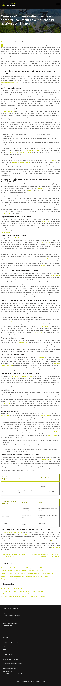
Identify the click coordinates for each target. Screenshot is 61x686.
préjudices (26, 534)
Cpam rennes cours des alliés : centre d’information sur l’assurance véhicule (24, 576)
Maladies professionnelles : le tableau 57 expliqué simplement (14, 555)
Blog (3, 41)
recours (31, 190)
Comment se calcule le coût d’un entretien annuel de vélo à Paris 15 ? (22, 571)
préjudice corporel (9, 111)
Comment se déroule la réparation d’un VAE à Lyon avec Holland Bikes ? (23, 568)
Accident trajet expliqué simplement (12, 588)
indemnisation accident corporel (21, 152)
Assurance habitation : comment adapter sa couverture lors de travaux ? (23, 597)
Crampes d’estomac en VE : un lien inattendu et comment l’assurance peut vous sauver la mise (30, 579)
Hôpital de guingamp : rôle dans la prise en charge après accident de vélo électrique (27, 573)
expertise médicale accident (10, 82)
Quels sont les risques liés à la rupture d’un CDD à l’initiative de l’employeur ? (45, 555)
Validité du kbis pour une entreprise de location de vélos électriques (22, 591)
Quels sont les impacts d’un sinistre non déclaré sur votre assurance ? (22, 594)
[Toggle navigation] (58, 4)
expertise (42, 357)
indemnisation (52, 160)
